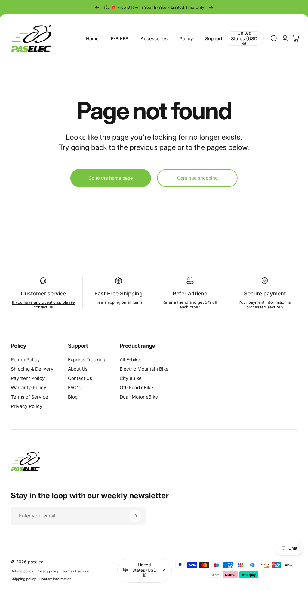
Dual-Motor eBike (139, 397)
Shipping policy (23, 579)
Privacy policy (48, 571)
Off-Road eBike (136, 387)
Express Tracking (86, 359)
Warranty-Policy (28, 387)
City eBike (131, 378)
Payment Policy (28, 378)
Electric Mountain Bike (144, 369)
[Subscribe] (135, 516)
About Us (78, 369)
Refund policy (22, 571)
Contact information (55, 579)
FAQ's (74, 387)
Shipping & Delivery (32, 369)
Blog (73, 397)
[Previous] (97, 7)
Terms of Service (29, 397)
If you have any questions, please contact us (43, 304)
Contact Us (80, 378)
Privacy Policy (26, 406)
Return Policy (25, 359)
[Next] (210, 7)
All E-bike (130, 359)
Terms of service (75, 571)
